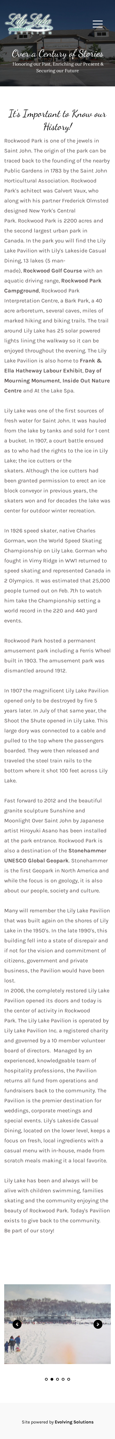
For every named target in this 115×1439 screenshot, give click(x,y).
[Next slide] (98, 1324)
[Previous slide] (17, 1324)
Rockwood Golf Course (52, 270)
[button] (98, 24)
